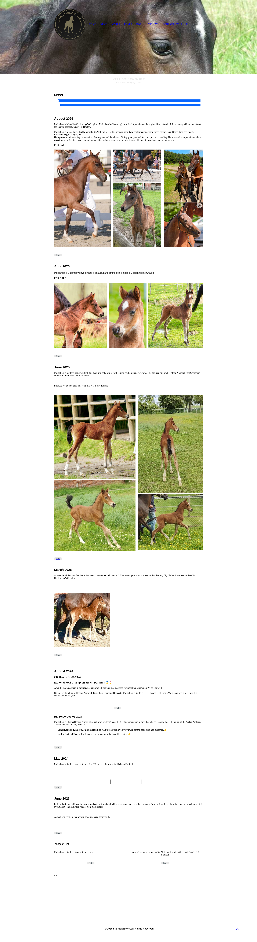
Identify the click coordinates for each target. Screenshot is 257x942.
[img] (128, 37)
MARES (116, 24)
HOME (92, 24)
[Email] (59, 105)
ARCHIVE (153, 24)
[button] (237, 929)
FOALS (128, 24)
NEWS (103, 24)
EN (187, 24)
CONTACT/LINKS (172, 24)
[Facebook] (58, 100)
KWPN (139, 24)
